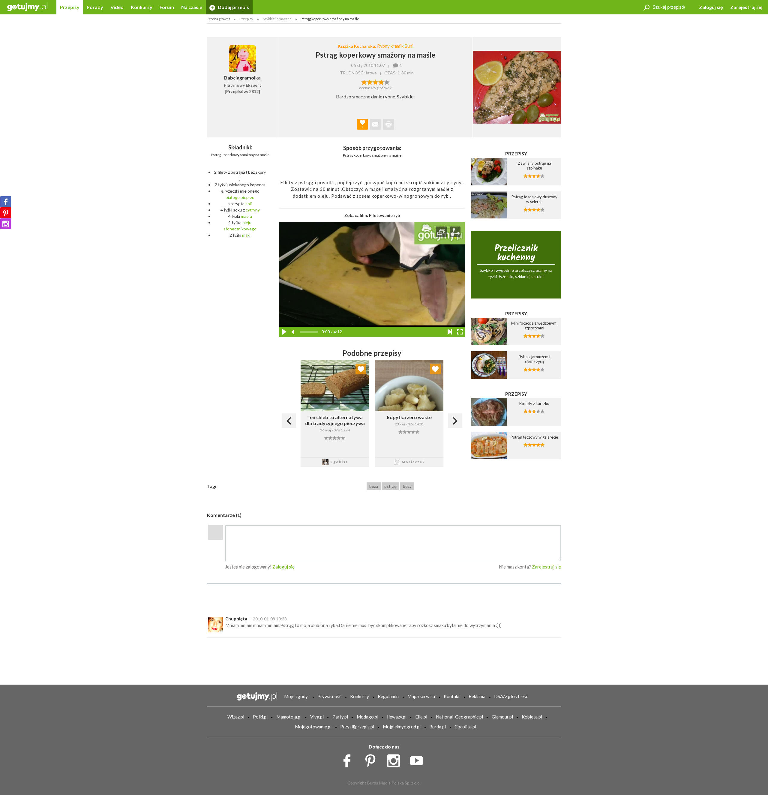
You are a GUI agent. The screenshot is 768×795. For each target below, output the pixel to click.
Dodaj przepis (233, 7)
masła (246, 216)
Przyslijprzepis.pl (357, 726)
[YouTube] (418, 759)
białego (233, 197)
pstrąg (390, 486)
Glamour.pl (502, 716)
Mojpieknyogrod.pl (402, 726)
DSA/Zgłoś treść (511, 696)
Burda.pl (437, 726)
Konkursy (141, 7)
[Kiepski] (364, 81)
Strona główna (219, 18)
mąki (246, 235)
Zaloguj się (711, 7)
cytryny (253, 209)
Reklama (477, 696)
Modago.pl (367, 716)
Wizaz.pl (235, 716)
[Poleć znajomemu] (375, 124)
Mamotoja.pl (289, 716)
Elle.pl (421, 716)
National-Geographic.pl (459, 716)
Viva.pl (317, 716)
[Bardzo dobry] (381, 81)
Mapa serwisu (421, 696)
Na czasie (191, 7)
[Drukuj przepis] (388, 124)
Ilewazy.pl (396, 716)
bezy (407, 486)
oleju (246, 222)
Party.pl (340, 716)
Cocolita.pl (465, 726)
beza (373, 486)
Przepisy (70, 7)
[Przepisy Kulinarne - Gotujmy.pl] (27, 6)
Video (117, 7)
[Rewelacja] (387, 81)
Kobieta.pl (532, 716)
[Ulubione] (361, 369)
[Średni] (370, 81)
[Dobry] (375, 81)
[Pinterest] (5, 212)
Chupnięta (236, 618)
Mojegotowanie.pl (313, 726)
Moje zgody (296, 696)
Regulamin (388, 696)
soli (248, 203)
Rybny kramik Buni (395, 46)
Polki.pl (260, 716)
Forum (167, 7)
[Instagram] (5, 223)
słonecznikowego (240, 228)
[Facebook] (5, 201)
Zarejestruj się (746, 7)
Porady (95, 7)
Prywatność (329, 696)
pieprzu (247, 197)
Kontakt (452, 696)
